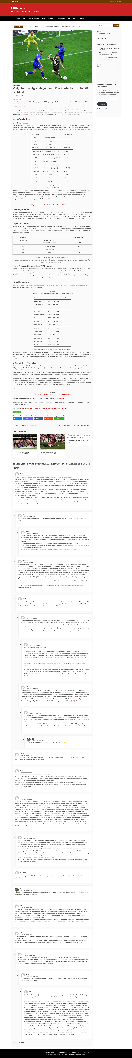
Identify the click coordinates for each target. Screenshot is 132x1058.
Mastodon (120, 1)
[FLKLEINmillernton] (108, 66)
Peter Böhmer (22, 106)
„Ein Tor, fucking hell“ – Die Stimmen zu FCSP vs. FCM (74, 425)
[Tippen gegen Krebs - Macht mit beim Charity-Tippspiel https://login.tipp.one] (52, 205)
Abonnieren (102, 104)
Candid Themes (81, 1054)
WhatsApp (57, 408)
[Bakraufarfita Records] (103, 33)
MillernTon (19, 8)
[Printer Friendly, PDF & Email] (17, 413)
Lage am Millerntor (34, 18)
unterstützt (62, 398)
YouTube (115, 1)
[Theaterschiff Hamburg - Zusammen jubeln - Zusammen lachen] (52, 394)
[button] (17, 418)
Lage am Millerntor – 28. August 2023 (26, 425)
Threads (50, 408)
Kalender (81, 18)
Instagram (111, 1)
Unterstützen (61, 18)
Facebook (113, 1)
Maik (33, 739)
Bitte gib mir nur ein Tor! (26, 114)
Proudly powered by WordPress (54, 1054)
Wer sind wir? (71, 18)
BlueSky (117, 1)
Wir (37, 398)
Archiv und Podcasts (47, 18)
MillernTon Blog (21, 18)
